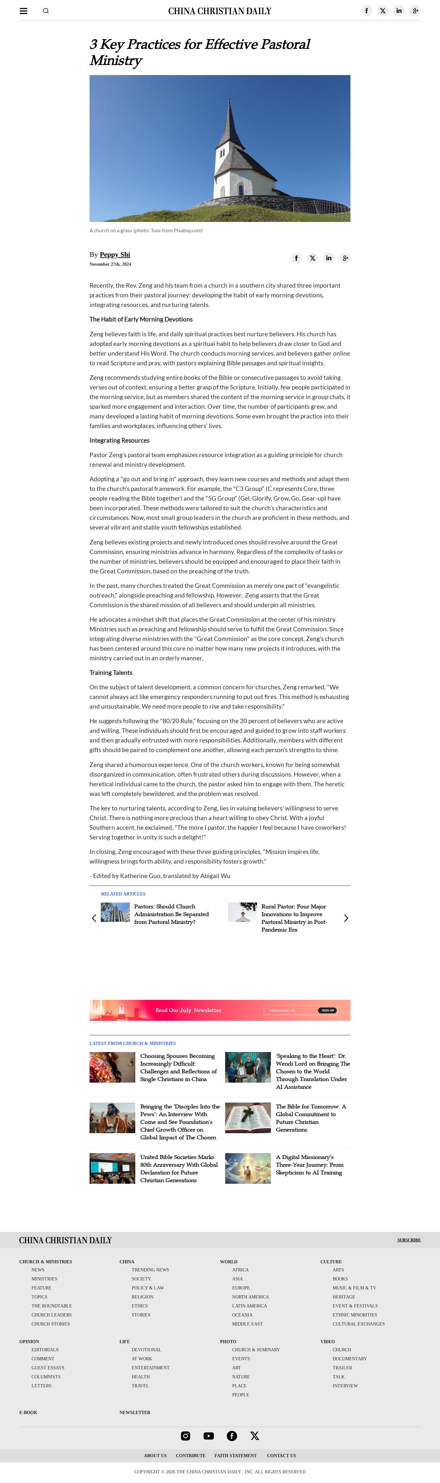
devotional (146, 1349)
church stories (51, 1324)
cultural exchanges (359, 1324)
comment (43, 1358)
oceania (242, 1315)
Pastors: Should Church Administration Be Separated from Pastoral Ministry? (171, 914)
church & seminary (256, 1349)
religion (142, 1297)
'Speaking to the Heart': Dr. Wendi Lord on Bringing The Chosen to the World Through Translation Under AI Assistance (313, 1071)
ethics (140, 1306)
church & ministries (45, 1261)
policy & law (148, 1288)
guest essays (48, 1367)
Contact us (281, 1455)
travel (140, 1385)
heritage (344, 1297)
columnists (46, 1376)
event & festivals (355, 1306)
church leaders (52, 1315)
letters (42, 1385)
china (127, 1261)
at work (142, 1358)
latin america (249, 1306)
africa (240, 1270)
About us (155, 1455)
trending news (150, 1270)
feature (42, 1288)
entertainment (151, 1367)
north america (250, 1297)
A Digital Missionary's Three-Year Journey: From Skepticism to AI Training (310, 1164)
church (342, 1349)
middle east (247, 1324)
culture (331, 1261)
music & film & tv (354, 1288)
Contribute (191, 1455)
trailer (342, 1367)
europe (241, 1288)
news (38, 1270)
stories (141, 1315)
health (141, 1376)
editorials (45, 1349)
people (240, 1394)
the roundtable (52, 1306)
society (141, 1279)
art (236, 1367)
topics (39, 1297)
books (340, 1279)
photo (228, 1341)
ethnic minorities (355, 1315)
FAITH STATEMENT (236, 1455)
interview (345, 1385)
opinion (29, 1341)
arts (338, 1270)
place (239, 1385)
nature (241, 1376)
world (228, 1261)
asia (237, 1279)
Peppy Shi (115, 254)
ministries (44, 1279)
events (241, 1358)
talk (339, 1376)
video (327, 1341)
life (125, 1341)
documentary (350, 1358)
